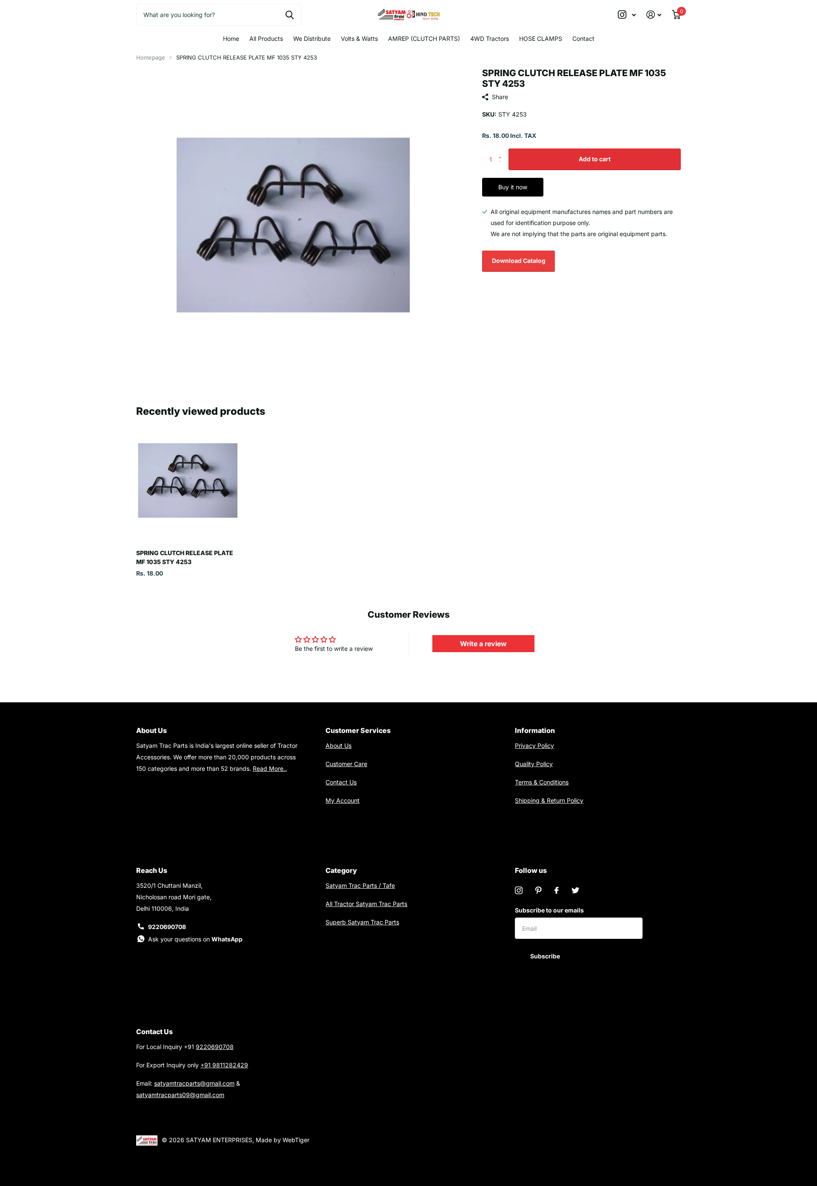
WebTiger (296, 1139)
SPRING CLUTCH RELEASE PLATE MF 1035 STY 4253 (184, 557)
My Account (343, 800)
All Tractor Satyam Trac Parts (366, 903)
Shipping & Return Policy (549, 800)
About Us (338, 745)
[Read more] (627, 14)
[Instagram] (519, 890)
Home (231, 38)
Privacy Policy (534, 745)
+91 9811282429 (224, 1065)
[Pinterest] (538, 890)
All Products (266, 38)
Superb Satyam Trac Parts (362, 922)
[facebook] (556, 890)
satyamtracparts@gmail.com (194, 1083)
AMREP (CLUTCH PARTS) (424, 38)
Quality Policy (534, 763)
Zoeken (289, 14)
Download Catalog (519, 260)
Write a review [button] (483, 643)
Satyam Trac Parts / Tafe (360, 885)
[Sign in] (654, 14)
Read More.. (270, 768)
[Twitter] (575, 890)
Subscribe (545, 956)
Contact (583, 38)
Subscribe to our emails (549, 910)
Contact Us (341, 782)
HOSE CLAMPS (540, 38)
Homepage (150, 57)
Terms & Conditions (541, 782)
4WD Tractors (489, 38)
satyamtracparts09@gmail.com (180, 1094)
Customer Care (346, 763)
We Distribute (312, 38)
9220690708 (167, 926)
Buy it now (512, 187)
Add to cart (595, 159)
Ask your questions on (195, 939)
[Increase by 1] (501, 151)
